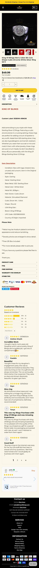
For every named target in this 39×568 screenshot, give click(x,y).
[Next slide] (35, 52)
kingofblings (25, 566)
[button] (6, 69)
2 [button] (17, 460)
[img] (15, 336)
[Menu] (3, 7)
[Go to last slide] (3, 52)
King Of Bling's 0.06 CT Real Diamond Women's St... (20, 486)
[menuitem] (8, 52)
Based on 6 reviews (11, 312)
